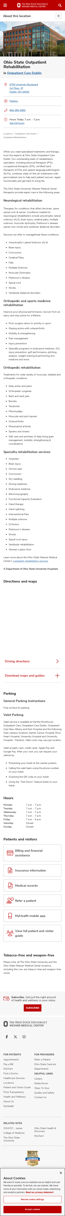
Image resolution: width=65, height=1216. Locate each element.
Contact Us (40, 1097)
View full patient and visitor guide (34, 933)
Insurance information (30, 870)
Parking (14, 101)
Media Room (41, 1083)
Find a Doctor (10, 1073)
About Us (8, 1101)
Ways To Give (41, 1088)
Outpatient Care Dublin (24, 73)
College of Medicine (13, 1132)
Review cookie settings (32, 1199)
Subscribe (32, 1007)
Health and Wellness (14, 1096)
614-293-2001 (17, 110)
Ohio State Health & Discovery (45, 1130)
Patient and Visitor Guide (17, 1087)
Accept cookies (32, 1209)
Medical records (26, 886)
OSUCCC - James (12, 1128)
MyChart (8, 1068)
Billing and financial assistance (28, 853)
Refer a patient (25, 901)
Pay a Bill (8, 1064)
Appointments (11, 1059)
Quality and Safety (44, 1092)
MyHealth (8, 1106)
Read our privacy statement (39, 1192)
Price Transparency (13, 1092)
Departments (41, 1068)
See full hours (17, 123)
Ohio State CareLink (45, 1064)
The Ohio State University (11, 1139)
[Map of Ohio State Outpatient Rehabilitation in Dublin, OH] (32, 618)
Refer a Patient (42, 1059)
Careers (38, 1078)
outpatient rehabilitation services (30, 561)
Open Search (60, 5)
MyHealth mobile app (30, 916)
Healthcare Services (14, 1078)
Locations (7, 133)
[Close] (61, 1173)
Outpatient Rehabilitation (15, 137)
